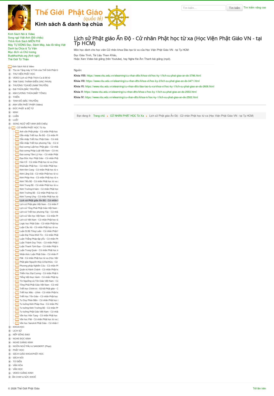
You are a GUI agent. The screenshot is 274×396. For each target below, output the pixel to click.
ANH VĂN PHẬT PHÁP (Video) (27, 104)
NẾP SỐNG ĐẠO (21, 334)
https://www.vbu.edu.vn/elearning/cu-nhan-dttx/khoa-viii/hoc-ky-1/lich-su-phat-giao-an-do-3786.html (144, 75)
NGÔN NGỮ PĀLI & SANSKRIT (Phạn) (31, 346)
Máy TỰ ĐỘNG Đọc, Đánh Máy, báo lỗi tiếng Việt (37, 45)
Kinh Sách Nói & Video (21, 34)
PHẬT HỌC (18, 350)
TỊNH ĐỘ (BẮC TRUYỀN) (25, 101)
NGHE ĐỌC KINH (21, 338)
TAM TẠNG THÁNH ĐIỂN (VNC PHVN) (32, 81)
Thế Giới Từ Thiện (18, 59)
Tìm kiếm (234, 8)
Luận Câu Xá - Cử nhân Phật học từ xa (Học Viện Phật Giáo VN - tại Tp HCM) (57, 227)
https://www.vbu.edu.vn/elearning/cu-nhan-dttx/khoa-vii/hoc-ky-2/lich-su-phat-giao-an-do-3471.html (143, 81)
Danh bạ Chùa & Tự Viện (22, 48)
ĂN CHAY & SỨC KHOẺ (24, 377)
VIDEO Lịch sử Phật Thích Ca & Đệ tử (31, 78)
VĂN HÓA (17, 365)
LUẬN (15, 116)
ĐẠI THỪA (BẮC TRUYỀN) (25, 89)
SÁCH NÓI (17, 357)
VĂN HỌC (17, 369)
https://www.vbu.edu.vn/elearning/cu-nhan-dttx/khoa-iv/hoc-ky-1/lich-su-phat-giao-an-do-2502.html (141, 97)
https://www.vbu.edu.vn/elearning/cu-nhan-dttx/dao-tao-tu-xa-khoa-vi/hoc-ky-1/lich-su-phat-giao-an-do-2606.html (149, 86)
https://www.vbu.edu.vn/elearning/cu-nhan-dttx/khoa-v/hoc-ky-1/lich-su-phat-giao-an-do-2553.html (140, 92)
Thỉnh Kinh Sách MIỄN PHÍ (24, 41)
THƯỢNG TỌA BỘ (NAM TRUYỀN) (30, 85)
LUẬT (15, 120)
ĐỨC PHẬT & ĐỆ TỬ (23, 108)
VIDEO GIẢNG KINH (22, 373)
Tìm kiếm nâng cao (255, 7)
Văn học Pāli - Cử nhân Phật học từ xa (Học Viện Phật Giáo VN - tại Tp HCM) (57, 319)
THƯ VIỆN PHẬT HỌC (23, 74)
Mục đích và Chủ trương (22, 52)
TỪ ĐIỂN (17, 361)
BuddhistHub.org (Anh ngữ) (24, 55)
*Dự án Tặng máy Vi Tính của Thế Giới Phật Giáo (36, 70)
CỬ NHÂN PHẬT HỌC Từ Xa (31, 127)
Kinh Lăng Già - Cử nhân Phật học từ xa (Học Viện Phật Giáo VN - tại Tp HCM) (58, 173)
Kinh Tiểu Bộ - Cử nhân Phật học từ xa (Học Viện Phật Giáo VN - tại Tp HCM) (57, 181)
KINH (15, 112)
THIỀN (15, 97)
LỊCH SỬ (17, 331)
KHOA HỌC (18, 327)
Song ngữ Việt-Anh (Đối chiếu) (25, 37)
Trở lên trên (259, 388)
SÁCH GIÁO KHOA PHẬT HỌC (28, 354)
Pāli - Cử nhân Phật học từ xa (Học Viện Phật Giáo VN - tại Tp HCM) (53, 258)
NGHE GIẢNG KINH (22, 342)
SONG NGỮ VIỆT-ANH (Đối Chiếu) (30, 123)
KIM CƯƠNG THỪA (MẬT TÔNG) (29, 93)
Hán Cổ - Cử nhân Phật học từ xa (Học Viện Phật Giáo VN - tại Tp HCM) (55, 162)
